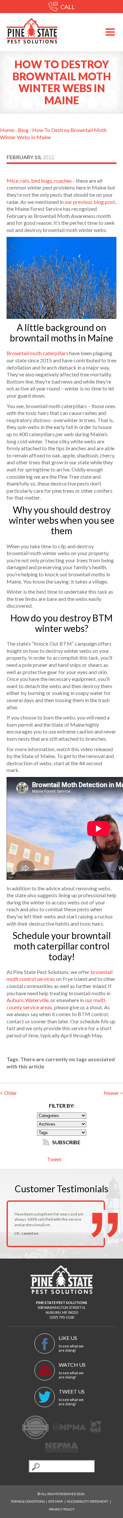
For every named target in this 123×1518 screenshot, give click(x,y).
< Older (8, 1093)
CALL (67, 6)
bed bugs (41, 180)
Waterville (37, 1000)
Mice (12, 180)
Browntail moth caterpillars (37, 353)
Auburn (15, 1000)
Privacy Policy (61, 1509)
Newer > (113, 1093)
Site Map (55, 1501)
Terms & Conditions (28, 1501)
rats (24, 180)
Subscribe (65, 1142)
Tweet (54, 1159)
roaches (63, 180)
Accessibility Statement (87, 1501)
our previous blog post (90, 202)
